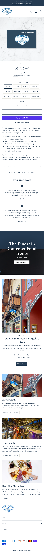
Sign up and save (9, 536)
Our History (22, 262)
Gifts (4, 523)
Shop (6, 498)
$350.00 (7, 96)
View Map (21, 363)
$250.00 (26, 91)
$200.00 (17, 91)
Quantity (22, 101)
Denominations (22, 82)
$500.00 (25, 96)
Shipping (15, 75)
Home (21, 64)
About (4, 529)
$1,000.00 (35, 96)
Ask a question (9, 166)
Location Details (10, 412)
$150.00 (7, 91)
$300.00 (35, 91)
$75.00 (25, 86)
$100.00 (34, 86)
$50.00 (17, 86)
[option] (22, 3)
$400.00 (16, 96)
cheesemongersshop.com (28, 144)
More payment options (22, 122)
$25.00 (8, 86)
